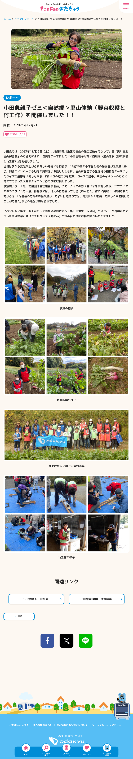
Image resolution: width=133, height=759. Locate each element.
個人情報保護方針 (42, 724)
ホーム (7, 18)
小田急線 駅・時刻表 (35, 599)
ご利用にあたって (19, 724)
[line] (85, 641)
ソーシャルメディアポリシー (108, 724)
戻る (20, 616)
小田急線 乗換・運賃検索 (96, 599)
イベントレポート (24, 18)
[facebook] (47, 641)
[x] (66, 641)
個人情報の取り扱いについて (72, 724)
